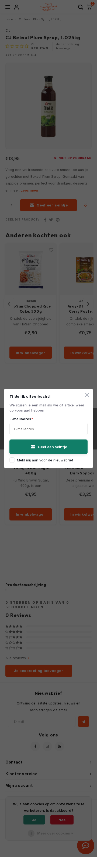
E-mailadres (21, 419)
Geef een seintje (52, 447)
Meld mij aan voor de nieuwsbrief (45, 460)
